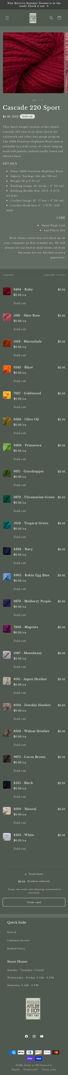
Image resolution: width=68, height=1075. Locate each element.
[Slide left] (26, 100)
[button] (7, 18)
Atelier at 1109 (31, 1065)
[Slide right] (42, 100)
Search (12, 932)
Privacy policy (49, 1069)
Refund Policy (16, 948)
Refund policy (30, 1069)
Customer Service (18, 940)
